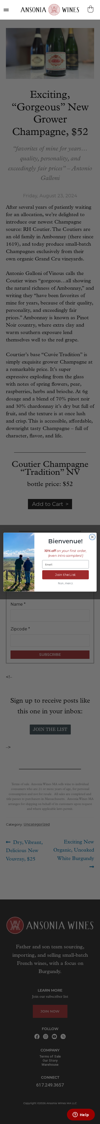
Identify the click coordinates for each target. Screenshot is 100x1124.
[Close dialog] (92, 537)
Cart (91, 9)
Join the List (65, 575)
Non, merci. (65, 583)
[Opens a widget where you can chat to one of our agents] (81, 1115)
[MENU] (6, 10)
